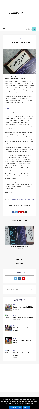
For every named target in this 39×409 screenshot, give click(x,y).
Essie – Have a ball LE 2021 (23, 307)
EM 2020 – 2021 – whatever (23, 317)
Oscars (15, 205)
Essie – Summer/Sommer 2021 (22, 342)
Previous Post (19, 263)
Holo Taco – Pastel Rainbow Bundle (23, 329)
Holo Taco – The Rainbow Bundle (22, 354)
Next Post (19, 259)
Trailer (7, 108)
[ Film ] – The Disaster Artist (20, 246)
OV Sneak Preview (22, 205)
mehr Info (26, 407)
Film (19, 38)
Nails (14, 304)
